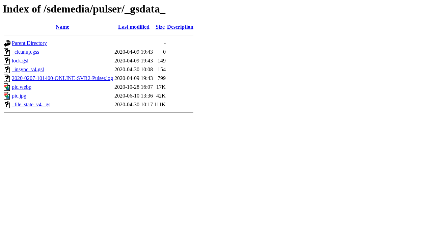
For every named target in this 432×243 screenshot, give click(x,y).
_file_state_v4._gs (31, 104)
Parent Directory (29, 43)
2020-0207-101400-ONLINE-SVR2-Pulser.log (62, 78)
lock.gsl (20, 60)
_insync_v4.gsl (28, 69)
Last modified (134, 27)
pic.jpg (19, 96)
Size (160, 27)
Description (180, 27)
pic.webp (21, 87)
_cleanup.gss (25, 52)
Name (62, 27)
